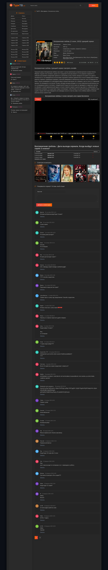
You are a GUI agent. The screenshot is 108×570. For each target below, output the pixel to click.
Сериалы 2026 (14, 37)
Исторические (14, 31)
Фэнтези (24, 18)
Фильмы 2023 (14, 54)
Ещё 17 (14, 79)
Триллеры (24, 21)
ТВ (19, 5)
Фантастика (25, 26)
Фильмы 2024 (14, 52)
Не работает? (94, 99)
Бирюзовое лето (17, 91)
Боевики (13, 18)
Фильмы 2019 (25, 54)
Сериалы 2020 (25, 42)
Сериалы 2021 (25, 40)
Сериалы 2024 (14, 42)
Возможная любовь (17, 70)
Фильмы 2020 (25, 52)
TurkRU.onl (63, 133)
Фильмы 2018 (25, 57)
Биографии (24, 23)
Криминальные (14, 33)
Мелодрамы (25, 28)
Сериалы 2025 (14, 40)
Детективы (13, 28)
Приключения (25, 33)
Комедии (13, 23)
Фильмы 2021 (25, 49)
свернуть (96, 151)
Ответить (42, 216)
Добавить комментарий (44, 205)
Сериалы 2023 (14, 45)
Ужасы (23, 16)
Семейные (13, 26)
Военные (13, 21)
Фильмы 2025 (14, 49)
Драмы (12, 16)
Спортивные (25, 31)
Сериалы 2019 (25, 45)
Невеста (15, 112)
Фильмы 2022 (14, 57)
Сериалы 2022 (25, 37)
